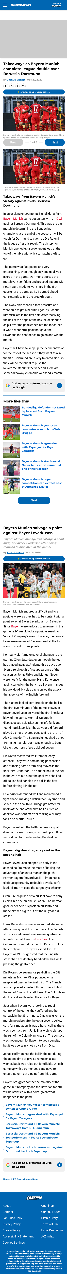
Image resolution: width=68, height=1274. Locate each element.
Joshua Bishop (16, 79)
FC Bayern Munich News (25, 1179)
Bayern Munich (13, 218)
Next (55, 142)
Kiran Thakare (15, 552)
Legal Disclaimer (52, 1230)
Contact (8, 1212)
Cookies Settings (14, 1242)
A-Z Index (47, 1236)
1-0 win (59, 218)
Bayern (15, 626)
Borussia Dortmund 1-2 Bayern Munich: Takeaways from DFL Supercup (33, 1126)
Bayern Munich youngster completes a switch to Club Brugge (32, 1106)
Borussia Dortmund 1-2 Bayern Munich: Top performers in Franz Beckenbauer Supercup (33, 1137)
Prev (13, 142)
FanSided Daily (12, 1218)
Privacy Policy (12, 1224)
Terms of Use (50, 1224)
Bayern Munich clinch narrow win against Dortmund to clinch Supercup (35, 1149)
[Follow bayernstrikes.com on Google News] (59, 385)
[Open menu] (5, 5)
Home (6, 1179)
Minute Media (19, 1251)
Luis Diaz (41, 939)
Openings (47, 1205)
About (7, 1205)
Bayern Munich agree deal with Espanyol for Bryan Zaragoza (34, 1116)
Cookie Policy (11, 1230)
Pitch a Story (49, 1218)
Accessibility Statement (18, 1236)
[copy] (23, 86)
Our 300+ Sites (50, 1212)
